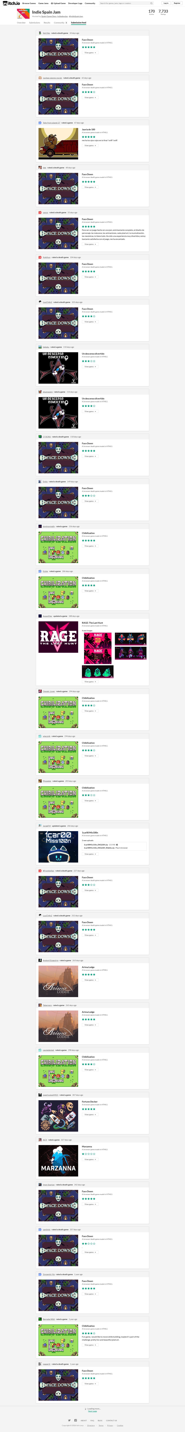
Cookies (120, 1425)
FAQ (92, 1420)
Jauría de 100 (88, 129)
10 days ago (74, 33)
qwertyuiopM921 (50, 1095)
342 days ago (79, 1184)
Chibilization (88, 533)
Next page (92, 1411)
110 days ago (68, 347)
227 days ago (79, 870)
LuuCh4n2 (47, 302)
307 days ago (77, 1095)
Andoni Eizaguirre (50, 960)
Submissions (34, 22)
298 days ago (73, 1050)
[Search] (151, 3)
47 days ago (79, 122)
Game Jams (43, 3)
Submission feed (78, 22)
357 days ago (75, 1229)
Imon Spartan (49, 1184)
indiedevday (62, 16)
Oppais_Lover (49, 691)
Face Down (87, 39)
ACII (45, 1140)
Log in (166, 3)
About (84, 1420)
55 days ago (72, 212)
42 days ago (86, 78)
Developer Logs (75, 3)
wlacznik (46, 736)
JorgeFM (47, 826)
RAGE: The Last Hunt (92, 622)
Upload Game (60, 3)
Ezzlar (45, 571)
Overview (21, 22)
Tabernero (47, 1005)
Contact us (111, 1420)
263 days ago (77, 960)
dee (44, 167)
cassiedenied (48, 1050)
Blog (100, 1420)
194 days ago (74, 691)
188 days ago (74, 616)
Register (177, 3)
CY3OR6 (47, 436)
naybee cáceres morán (52, 78)
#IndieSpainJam (76, 16)
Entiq (45, 481)
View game (89, 53)
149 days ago (72, 481)
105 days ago (77, 302)
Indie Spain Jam (46, 12)
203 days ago (70, 781)
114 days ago (72, 392)
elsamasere (48, 392)
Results (47, 22)
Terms (101, 1425)
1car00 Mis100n (90, 832)
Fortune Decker (90, 1101)
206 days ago (72, 826)
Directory (91, 1425)
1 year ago (78, 1274)
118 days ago (75, 436)
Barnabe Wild (49, 1319)
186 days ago (67, 571)
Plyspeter (47, 781)
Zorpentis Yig (49, 1274)
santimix (46, 1229)
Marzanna (87, 1146)
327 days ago (66, 1140)
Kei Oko (46, 33)
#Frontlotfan (48, 870)
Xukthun (46, 257)
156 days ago (74, 526)
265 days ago (71, 1005)
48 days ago (70, 167)
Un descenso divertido (93, 353)
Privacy (110, 1425)
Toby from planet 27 (51, 122)
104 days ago (75, 257)
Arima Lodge (88, 967)
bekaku (46, 347)
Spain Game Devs (49, 16)
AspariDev (47, 616)
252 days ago (77, 915)
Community (90, 3)
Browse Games (29, 3)
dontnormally (49, 526)
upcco (45, 212)
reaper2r (46, 1364)
